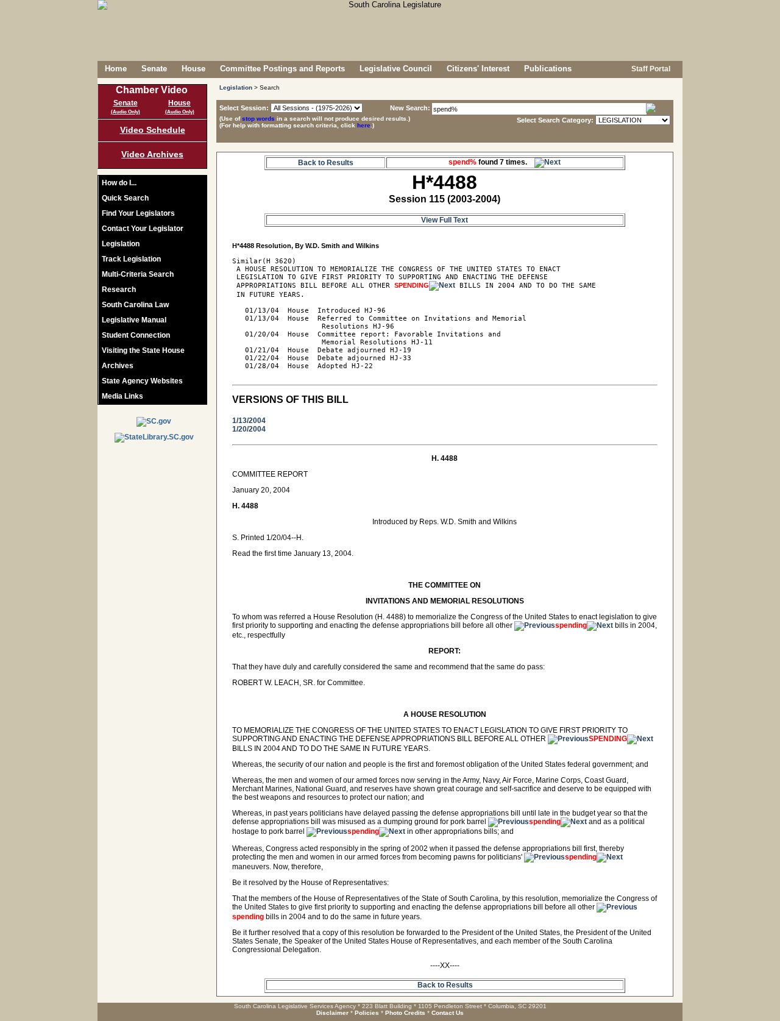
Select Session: (244, 108)
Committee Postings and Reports (282, 68)
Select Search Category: (555, 120)
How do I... (119, 183)
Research (119, 289)
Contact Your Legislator (142, 228)
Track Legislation (131, 259)
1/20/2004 (249, 429)
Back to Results (325, 162)
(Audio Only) (125, 112)
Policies (367, 1012)
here (363, 125)
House (193, 68)
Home (116, 68)
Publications (548, 68)
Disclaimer (332, 1012)
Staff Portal (649, 69)
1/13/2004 (249, 420)
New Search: (411, 108)
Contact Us (447, 1012)
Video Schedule (152, 130)
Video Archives (152, 154)
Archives (117, 365)
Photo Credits (405, 1012)
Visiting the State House (143, 350)
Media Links (122, 396)
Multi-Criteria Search (138, 274)
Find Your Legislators (138, 213)
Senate (154, 68)
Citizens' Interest (478, 68)
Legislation (121, 244)
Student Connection (136, 335)
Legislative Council (396, 68)
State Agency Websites (142, 381)
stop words (258, 118)
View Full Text (444, 220)
